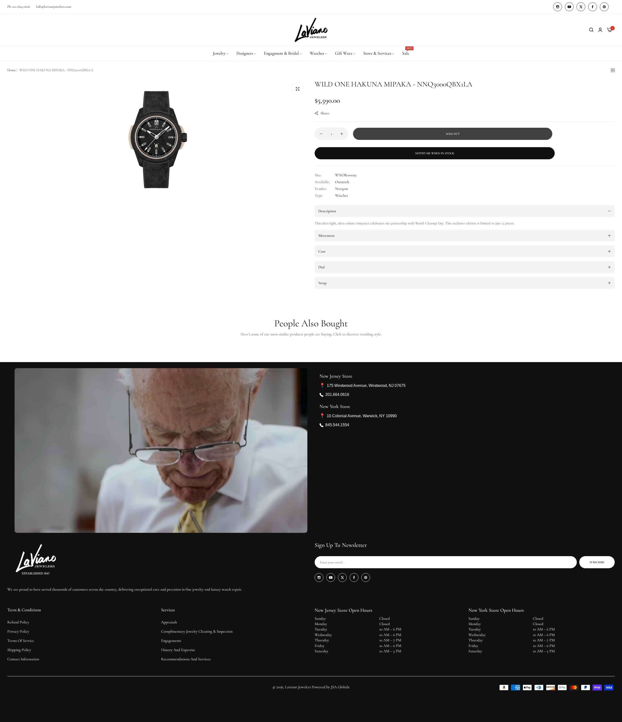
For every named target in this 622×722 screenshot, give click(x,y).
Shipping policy (19, 649)
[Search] (591, 29)
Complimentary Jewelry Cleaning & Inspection (197, 631)
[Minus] (321, 133)
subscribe (597, 562)
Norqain (341, 188)
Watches (341, 195)
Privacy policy (18, 631)
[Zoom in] (298, 89)
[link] (221, 53)
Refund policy (18, 622)
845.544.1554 (337, 425)
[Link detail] (557, 6)
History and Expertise (178, 649)
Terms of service (20, 640)
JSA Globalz (340, 687)
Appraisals (169, 622)
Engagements (171, 640)
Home (11, 70)
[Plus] (341, 133)
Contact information (23, 659)
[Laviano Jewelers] (311, 30)
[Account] (600, 29)
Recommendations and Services (185, 659)
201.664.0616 (337, 395)
